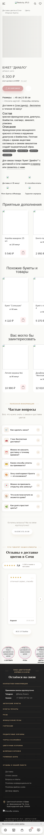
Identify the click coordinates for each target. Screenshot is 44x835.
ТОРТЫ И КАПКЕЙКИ (12, 740)
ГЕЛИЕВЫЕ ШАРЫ (10, 757)
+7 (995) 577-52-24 (24, 698)
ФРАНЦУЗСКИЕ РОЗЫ (12, 720)
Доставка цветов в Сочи (11, 10)
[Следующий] (40, 599)
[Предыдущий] (3, 599)
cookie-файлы (19, 824)
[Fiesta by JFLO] (22, 4)
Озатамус (7, 155)
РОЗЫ (25, 660)
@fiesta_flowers (22, 694)
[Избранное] (40, 3)
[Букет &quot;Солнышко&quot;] (15, 289)
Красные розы (9, 150)
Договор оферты (12, 791)
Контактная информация (15, 684)
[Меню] (3, 3)
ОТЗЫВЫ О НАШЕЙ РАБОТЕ (15, 765)
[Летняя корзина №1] (15, 356)
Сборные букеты (11, 13)
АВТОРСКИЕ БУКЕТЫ (12, 703)
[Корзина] (22, 830)
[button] (5, 830)
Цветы (27, 10)
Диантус (33, 150)
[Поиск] (35, 3)
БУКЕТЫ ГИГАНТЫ (10, 709)
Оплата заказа (11, 775)
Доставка (9, 772)
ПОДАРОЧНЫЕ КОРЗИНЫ (13, 734)
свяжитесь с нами (16, 167)
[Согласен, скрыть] (41, 824)
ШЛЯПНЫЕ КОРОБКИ (12, 751)
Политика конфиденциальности (18, 783)
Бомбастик (22, 150)
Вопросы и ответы (12, 779)
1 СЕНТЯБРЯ (8, 660)
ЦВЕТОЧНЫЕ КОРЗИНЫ (13, 745)
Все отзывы (22, 631)
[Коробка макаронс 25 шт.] (15, 222)
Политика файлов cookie (15, 787)
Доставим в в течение (21, 108)
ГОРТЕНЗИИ (8, 726)
